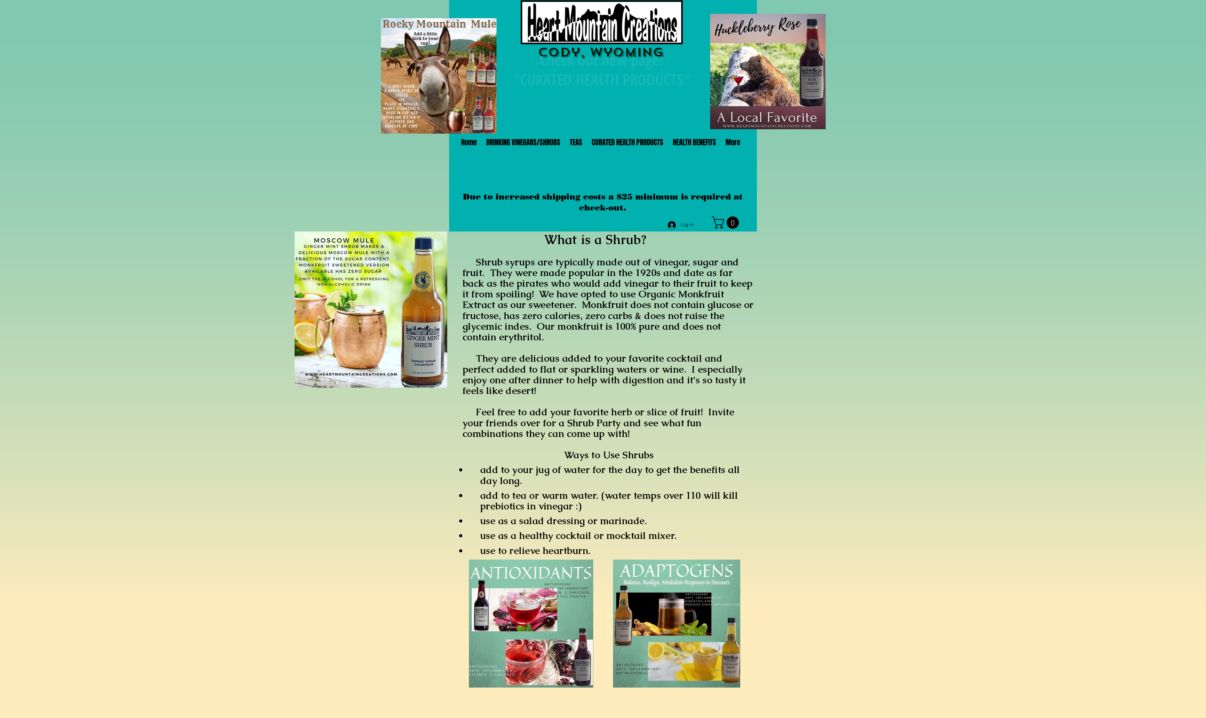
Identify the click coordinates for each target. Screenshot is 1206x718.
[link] (727, 222)
